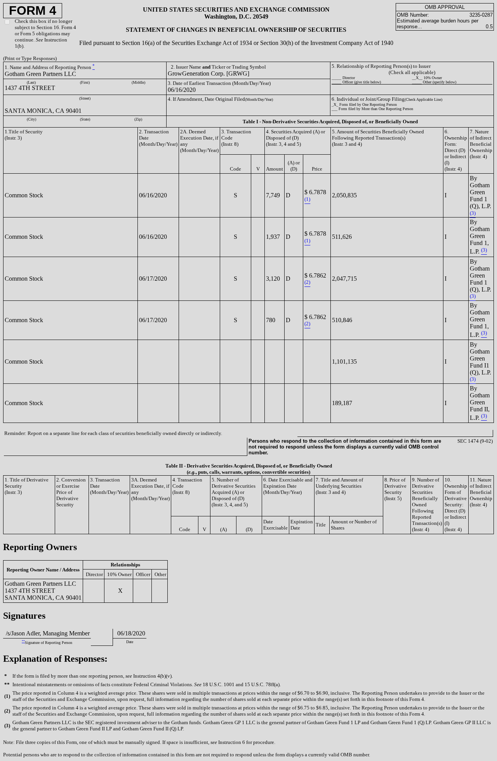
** (23, 641)
